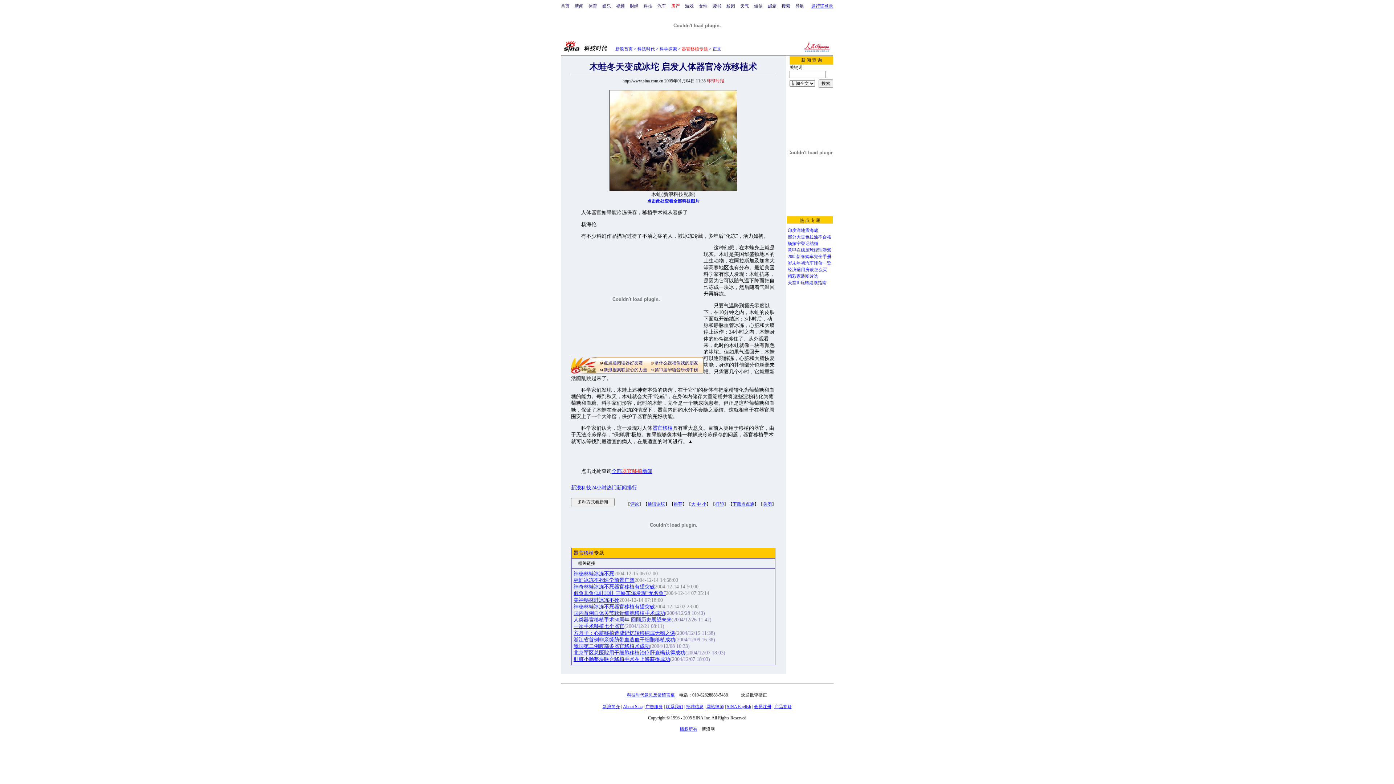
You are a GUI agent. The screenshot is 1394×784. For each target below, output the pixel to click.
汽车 (661, 6)
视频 (620, 6)
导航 (799, 6)
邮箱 (772, 6)
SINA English (739, 706)
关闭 (767, 504)
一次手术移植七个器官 (599, 626)
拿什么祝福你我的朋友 (676, 363)
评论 (634, 504)
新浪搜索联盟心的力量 (625, 369)
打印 (719, 504)
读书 (717, 6)
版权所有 (688, 729)
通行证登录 (822, 6)
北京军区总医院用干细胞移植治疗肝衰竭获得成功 (629, 653)
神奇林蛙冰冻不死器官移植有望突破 (614, 586)
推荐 (678, 504)
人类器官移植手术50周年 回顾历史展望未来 (623, 619)
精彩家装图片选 (803, 276)
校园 (730, 6)
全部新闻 (632, 471)
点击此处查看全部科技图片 (673, 201)
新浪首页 (624, 49)
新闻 (579, 6)
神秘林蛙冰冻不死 (594, 573)
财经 (634, 6)
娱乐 (606, 6)
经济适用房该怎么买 (807, 269)
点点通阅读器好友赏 (623, 363)
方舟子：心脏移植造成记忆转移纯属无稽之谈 (624, 633)
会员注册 (762, 706)
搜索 (786, 6)
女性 (703, 6)
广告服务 (654, 706)
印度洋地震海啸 (803, 230)
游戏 (689, 6)
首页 (565, 6)
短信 (758, 6)
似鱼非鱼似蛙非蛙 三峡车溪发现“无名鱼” (620, 593)
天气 (744, 6)
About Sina (633, 706)
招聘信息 (695, 706)
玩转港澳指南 (813, 282)
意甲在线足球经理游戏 (809, 250)
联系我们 (674, 706)
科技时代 (646, 49)
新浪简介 (611, 706)
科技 (648, 6)
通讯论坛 (656, 504)
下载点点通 (743, 504)
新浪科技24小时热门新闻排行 (604, 487)
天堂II (793, 282)
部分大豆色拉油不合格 (809, 237)
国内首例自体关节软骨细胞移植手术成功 (619, 613)
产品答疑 (783, 706)
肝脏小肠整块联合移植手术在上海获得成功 (622, 659)
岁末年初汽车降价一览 (809, 263)
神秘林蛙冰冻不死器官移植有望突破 (614, 606)
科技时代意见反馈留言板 (651, 695)
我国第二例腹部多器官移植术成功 (612, 646)
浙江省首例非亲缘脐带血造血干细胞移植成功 (624, 639)
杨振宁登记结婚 (803, 243)
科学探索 (668, 49)
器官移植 (662, 428)
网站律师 (715, 706)
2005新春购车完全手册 (809, 256)
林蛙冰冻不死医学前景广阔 (604, 580)
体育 (592, 6)
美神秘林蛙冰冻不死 (596, 600)
